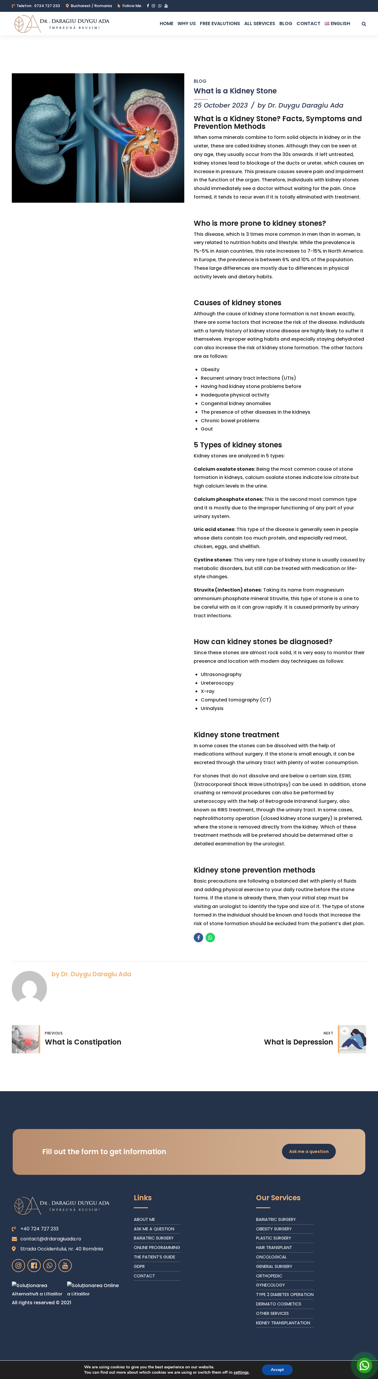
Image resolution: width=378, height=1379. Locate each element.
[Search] (364, 23)
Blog (200, 81)
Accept (277, 1369)
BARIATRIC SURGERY (154, 1238)
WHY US (186, 23)
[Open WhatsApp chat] (364, 1365)
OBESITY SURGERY (274, 1229)
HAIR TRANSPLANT (274, 1247)
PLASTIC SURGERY (273, 1238)
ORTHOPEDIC (269, 1276)
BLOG (285, 23)
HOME (166, 23)
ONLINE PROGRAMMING (157, 1247)
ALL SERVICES (259, 23)
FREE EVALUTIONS (220, 23)
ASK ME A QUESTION (154, 1229)
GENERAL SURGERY (274, 1266)
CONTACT (144, 1276)
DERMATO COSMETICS (278, 1304)
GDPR (139, 1266)
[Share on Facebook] (198, 937)
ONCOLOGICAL (271, 1257)
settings (241, 1372)
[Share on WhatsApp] (210, 937)
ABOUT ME (144, 1219)
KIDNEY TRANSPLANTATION (283, 1323)
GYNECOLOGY (270, 1285)
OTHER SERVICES (272, 1313)
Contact (308, 23)
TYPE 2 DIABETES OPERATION (285, 1294)
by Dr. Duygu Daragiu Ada (300, 105)
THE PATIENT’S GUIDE (154, 1257)
